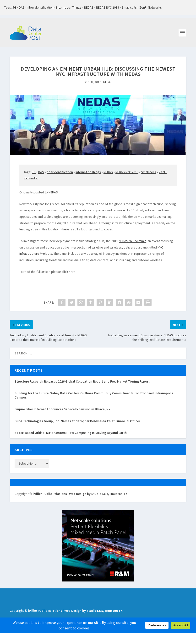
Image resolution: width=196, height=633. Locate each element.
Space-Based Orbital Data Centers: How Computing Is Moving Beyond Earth (71, 433)
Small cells (129, 7)
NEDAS (88, 7)
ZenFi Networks (150, 7)
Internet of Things (69, 7)
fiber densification (40, 7)
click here (69, 272)
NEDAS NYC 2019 (107, 7)
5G (14, 7)
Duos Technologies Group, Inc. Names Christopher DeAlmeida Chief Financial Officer (77, 421)
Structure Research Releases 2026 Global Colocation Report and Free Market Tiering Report (82, 381)
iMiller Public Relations (50, 494)
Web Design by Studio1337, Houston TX (98, 494)
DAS (22, 7)
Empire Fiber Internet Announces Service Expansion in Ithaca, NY (62, 409)
